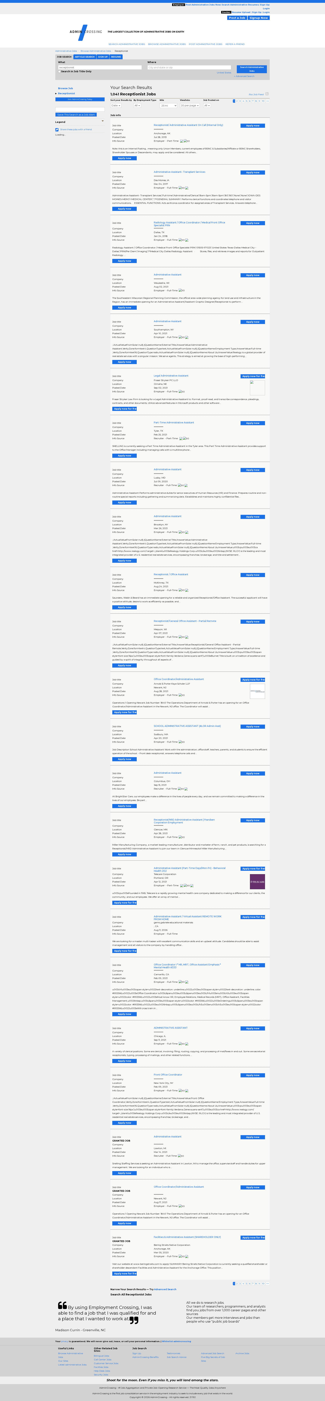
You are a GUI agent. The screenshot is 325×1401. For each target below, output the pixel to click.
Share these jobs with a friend (76, 129)
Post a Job (237, 18)
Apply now (252, 125)
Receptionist (66, 93)
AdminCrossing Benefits (145, 1357)
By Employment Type (145, 100)
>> (267, 101)
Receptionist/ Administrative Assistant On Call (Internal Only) (188, 125)
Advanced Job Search (212, 1353)
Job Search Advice (176, 1357)
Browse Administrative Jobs (167, 44)
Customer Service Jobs (106, 1363)
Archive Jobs (242, 1353)
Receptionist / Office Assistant (171, 574)
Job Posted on (211, 100)
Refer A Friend (235, 44)
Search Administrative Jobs (127, 44)
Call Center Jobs (102, 1359)
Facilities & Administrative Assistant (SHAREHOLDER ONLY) (187, 1237)
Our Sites (63, 1360)
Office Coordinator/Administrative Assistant (179, 679)
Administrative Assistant (167, 274)
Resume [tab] (116, 57)
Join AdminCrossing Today (80, 99)
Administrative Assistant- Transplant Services (179, 171)
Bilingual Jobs (101, 1355)
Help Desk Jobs (102, 1370)
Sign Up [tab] (103, 57)
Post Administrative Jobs (205, 44)
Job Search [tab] (64, 57)
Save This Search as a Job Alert (76, 114)
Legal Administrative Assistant (171, 375)
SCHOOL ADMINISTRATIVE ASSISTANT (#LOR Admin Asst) (187, 726)
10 (263, 101)
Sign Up (136, 1353)
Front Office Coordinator (168, 1074)
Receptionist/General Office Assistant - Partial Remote (185, 621)
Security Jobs (101, 1374)
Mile (162, 100)
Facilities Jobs (101, 1367)
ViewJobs (185, 100)
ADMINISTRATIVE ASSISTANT (171, 1027)
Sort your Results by (121, 100)
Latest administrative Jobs (72, 1364)
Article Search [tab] (85, 57)
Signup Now (259, 18)
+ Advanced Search (244, 76)
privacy (64, 1341)
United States (224, 72)
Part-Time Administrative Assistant (174, 422)
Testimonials (173, 1353)
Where (151, 62)
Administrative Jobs (66, 50)
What (61, 62)
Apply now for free (253, 376)
